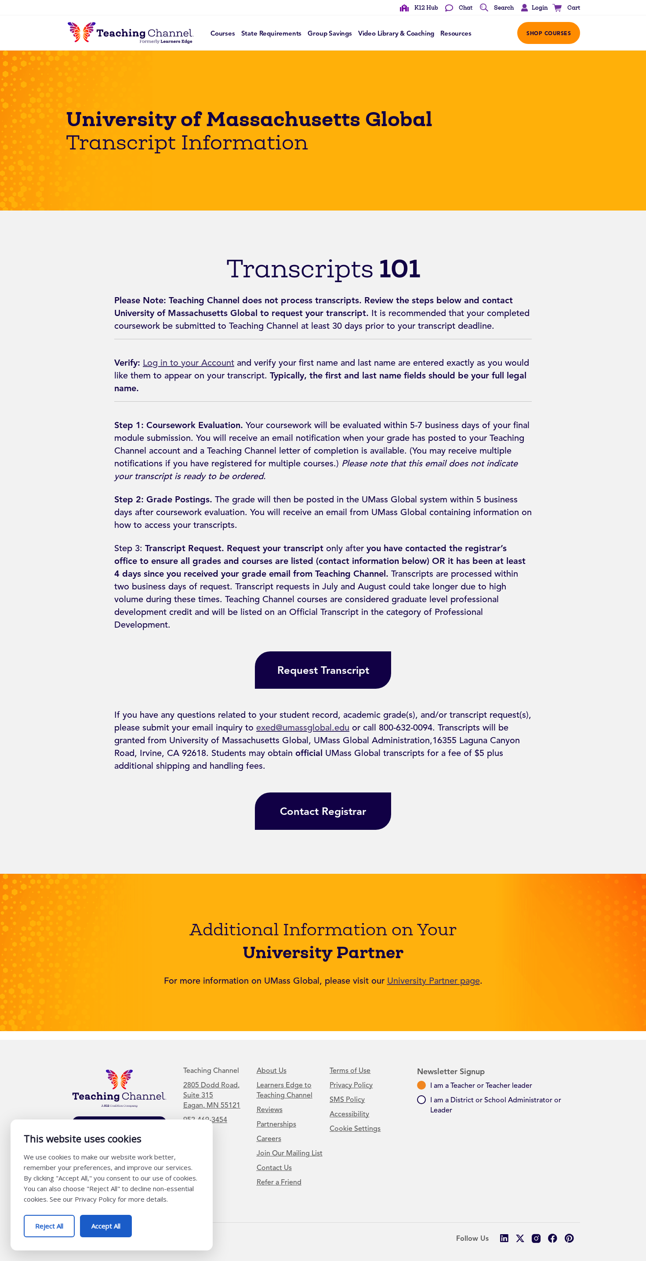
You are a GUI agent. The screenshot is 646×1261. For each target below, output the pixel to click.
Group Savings (330, 33)
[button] (532, 8)
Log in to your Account (188, 362)
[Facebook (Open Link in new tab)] (552, 1238)
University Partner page (433, 980)
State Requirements (271, 33)
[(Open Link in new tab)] (536, 1238)
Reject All (55, 1222)
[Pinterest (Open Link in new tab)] (568, 1238)
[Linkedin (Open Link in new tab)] (503, 1238)
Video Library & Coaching (396, 33)
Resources (455, 33)
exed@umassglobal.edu (302, 727)
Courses (222, 33)
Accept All (111, 1222)
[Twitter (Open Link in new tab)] (520, 1238)
